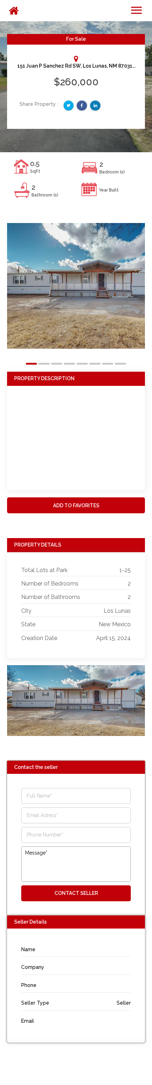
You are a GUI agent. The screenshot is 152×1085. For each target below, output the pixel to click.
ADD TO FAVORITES (76, 505)
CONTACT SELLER (76, 893)
